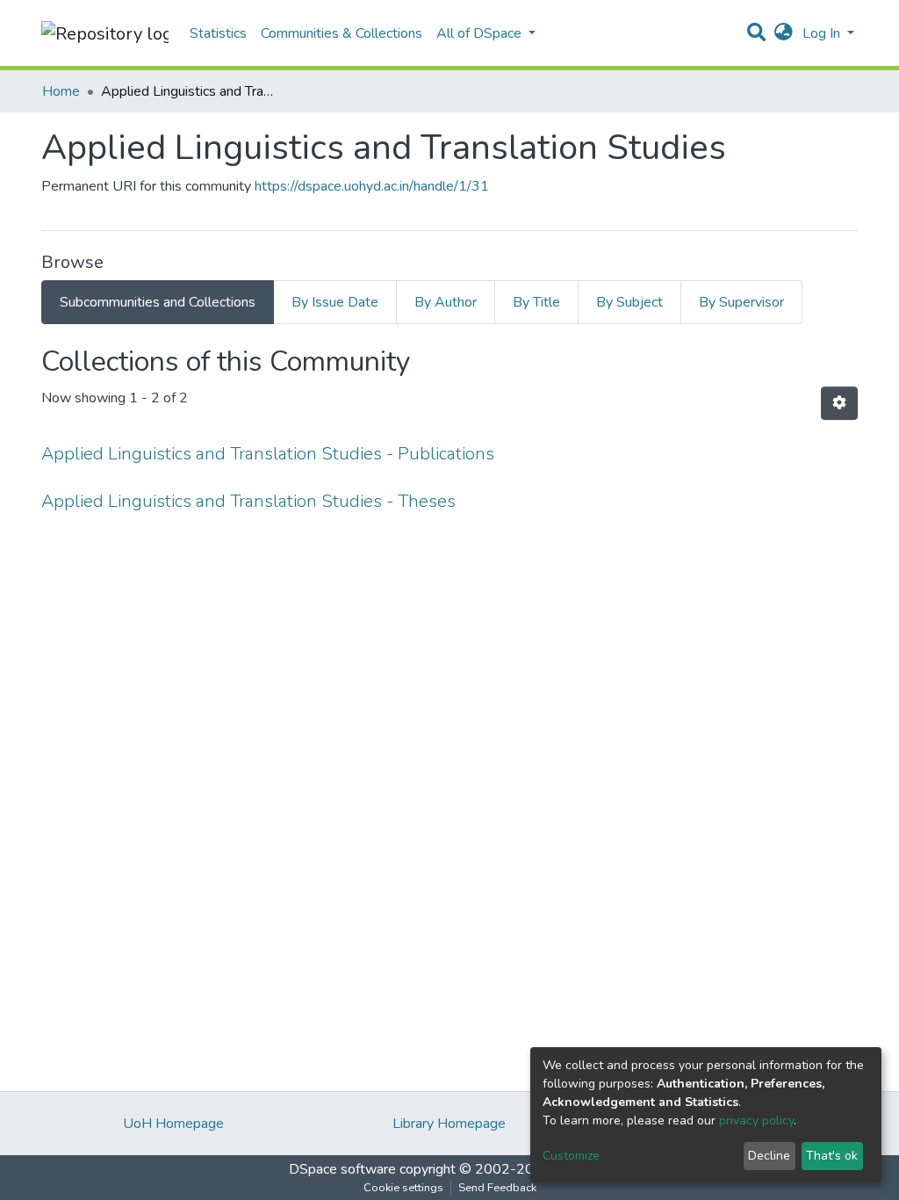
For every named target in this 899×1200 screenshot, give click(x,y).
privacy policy (756, 1120)
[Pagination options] (839, 403)
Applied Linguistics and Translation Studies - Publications (267, 454)
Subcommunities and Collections (157, 302)
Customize (571, 1155)
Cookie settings (403, 1188)
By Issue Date (334, 302)
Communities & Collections (341, 33)
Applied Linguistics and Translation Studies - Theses (248, 501)
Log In (823, 33)
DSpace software (342, 1169)
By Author (445, 302)
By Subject (629, 302)
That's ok (832, 1155)
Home (61, 91)
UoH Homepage (173, 1123)
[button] (783, 33)
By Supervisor (741, 302)
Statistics (218, 33)
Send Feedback (497, 1188)
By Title (536, 302)
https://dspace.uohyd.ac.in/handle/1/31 (372, 186)
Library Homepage (449, 1123)
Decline (769, 1155)
